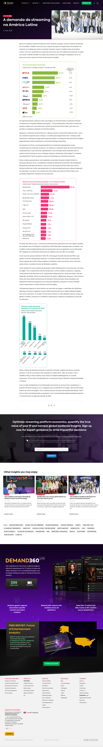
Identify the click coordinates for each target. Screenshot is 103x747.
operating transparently (72, 436)
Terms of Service (48, 740)
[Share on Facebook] (54, 405)
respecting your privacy (52, 436)
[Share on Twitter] (51, 405)
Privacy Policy (55, 740)
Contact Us (86, 3)
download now (51, 664)
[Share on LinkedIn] (49, 405)
